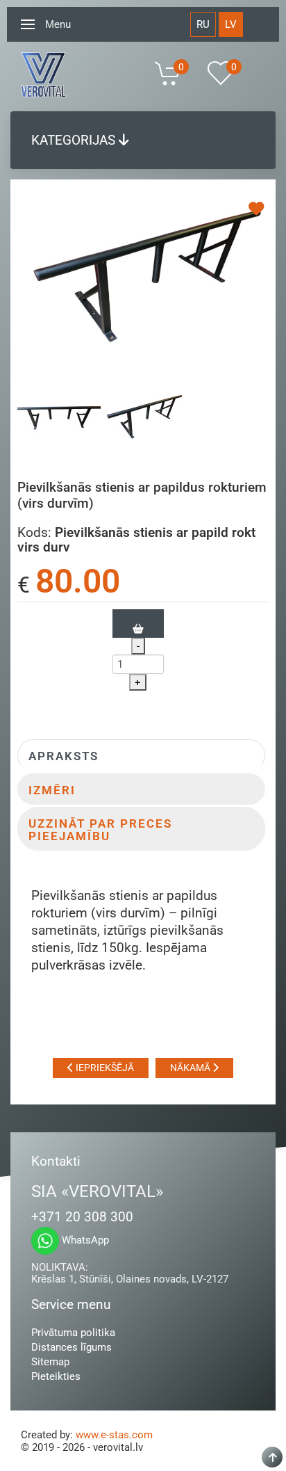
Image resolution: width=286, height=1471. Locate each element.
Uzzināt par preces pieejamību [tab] (100, 830)
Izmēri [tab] (52, 790)
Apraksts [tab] (63, 756)
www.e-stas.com (114, 1435)
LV (231, 24)
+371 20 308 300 (82, 1217)
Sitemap (50, 1362)
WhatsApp (84, 1240)
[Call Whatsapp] (45, 1241)
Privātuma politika (73, 1332)
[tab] (59, 420)
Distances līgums (71, 1347)
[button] (28, 24)
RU (203, 24)
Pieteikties (56, 1376)
